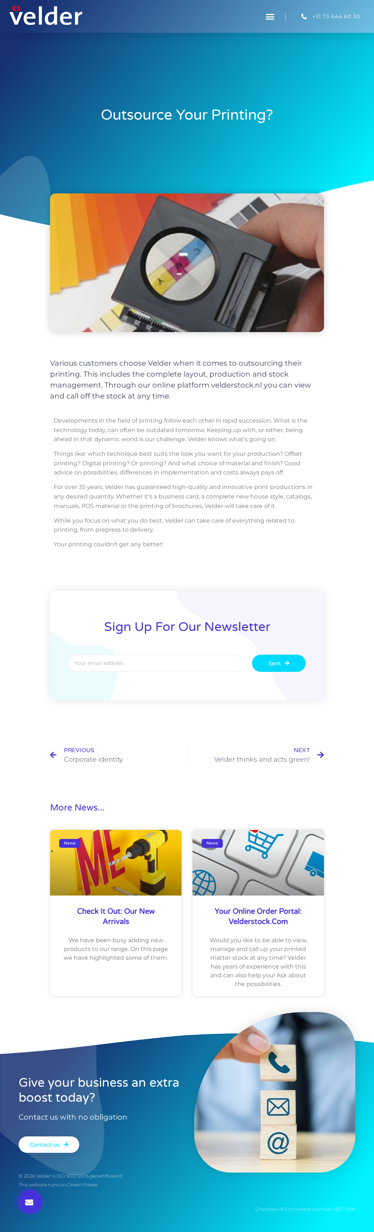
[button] (270, 16)
